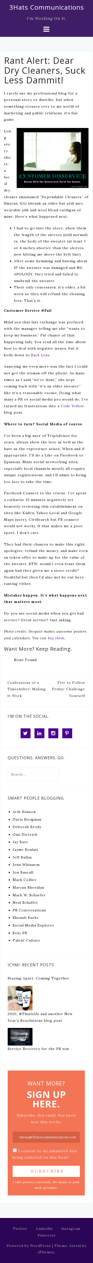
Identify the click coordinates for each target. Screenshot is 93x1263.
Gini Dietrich (25, 834)
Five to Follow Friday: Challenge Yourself (68, 689)
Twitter (20, 1228)
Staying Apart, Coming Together (38, 978)
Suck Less (40, 355)
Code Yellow (72, 406)
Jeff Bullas (22, 857)
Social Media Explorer (33, 925)
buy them (56, 638)
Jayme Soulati (25, 849)
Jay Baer (20, 842)
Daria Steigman (27, 819)
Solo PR (20, 933)
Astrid (75, 1245)
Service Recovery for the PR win (38, 1049)
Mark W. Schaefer (29, 895)
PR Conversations (29, 910)
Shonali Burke (26, 917)
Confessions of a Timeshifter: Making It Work (26, 689)
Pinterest (47, 1235)
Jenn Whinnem (26, 864)
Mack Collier (25, 880)
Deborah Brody (27, 827)
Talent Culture (26, 940)
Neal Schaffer (25, 902)
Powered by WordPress (29, 1245)
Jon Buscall (23, 872)
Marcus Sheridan (28, 887)
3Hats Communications (46, 7)
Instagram (70, 1228)
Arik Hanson (24, 812)
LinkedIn (44, 1228)
